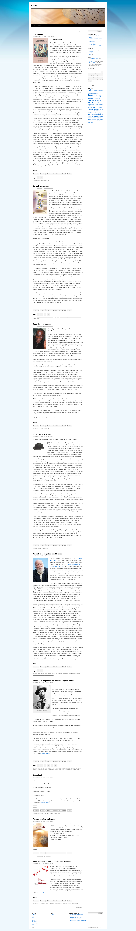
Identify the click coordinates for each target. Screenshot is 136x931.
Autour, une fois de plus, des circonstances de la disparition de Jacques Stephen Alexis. (96, 40)
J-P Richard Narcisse (49, 36)
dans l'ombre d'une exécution (52, 903)
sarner (66, 769)
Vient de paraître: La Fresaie (44, 819)
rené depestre (97, 119)
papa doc (45, 769)
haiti (70, 673)
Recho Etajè (37, 775)
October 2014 (34, 914)
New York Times (40, 675)
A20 (58, 317)
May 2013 (34, 916)
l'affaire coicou (66, 903)
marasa (65, 317)
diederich (57, 768)
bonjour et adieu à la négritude (93, 92)
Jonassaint (73, 673)
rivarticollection (77, 317)
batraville (62, 317)
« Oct (89, 83)
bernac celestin (100, 90)
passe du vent (62, 769)
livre (70, 903)
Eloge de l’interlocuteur (42, 324)
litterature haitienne (94, 109)
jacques (64, 768)
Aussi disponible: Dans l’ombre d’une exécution (52, 861)
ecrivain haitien (59, 673)
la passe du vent (93, 105)
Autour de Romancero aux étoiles (95, 45)
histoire (60, 903)
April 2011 (34, 924)
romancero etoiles (93, 121)
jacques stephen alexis (72, 768)
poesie (51, 813)
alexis (53, 768)
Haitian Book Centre (93, 62)
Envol (34, 5)
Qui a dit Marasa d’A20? (42, 186)
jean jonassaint (95, 102)
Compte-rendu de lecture (42, 317)
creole (45, 813)
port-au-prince (71, 317)
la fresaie (48, 856)
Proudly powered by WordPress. (95, 927)
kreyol (48, 813)
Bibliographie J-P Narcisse (94, 58)
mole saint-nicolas (39, 769)
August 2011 (34, 918)
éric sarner (95, 122)
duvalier (61, 768)
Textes (38, 813)
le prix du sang (96, 107)
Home (34, 25)
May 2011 (34, 923)
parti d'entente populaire (53, 769)
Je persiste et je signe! (42, 434)
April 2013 (34, 917)
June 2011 (34, 921)
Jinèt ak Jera (38, 34)
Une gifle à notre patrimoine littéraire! (47, 554)
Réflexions (39, 548)
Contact (39, 25)
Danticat (53, 673)
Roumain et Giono (92, 44)
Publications (39, 180)
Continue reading (45, 753)
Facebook (91, 61)
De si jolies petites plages (93, 42)
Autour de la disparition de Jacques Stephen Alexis (53, 680)
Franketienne (65, 673)
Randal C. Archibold (48, 675)
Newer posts (79, 31)
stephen (70, 769)
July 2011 (34, 920)
